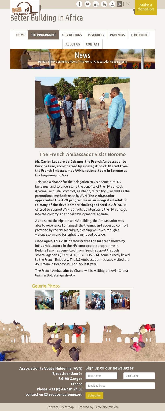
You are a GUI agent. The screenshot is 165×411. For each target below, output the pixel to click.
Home (20, 34)
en (119, 4)
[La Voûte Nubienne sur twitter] (88, 4)
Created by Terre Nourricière (98, 407)
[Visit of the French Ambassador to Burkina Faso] (44, 300)
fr (127, 4)
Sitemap (68, 407)
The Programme (43, 34)
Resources (96, 34)
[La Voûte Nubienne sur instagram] (112, 4)
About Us (73, 44)
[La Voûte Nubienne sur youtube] (104, 4)
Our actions (72, 34)
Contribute (140, 34)
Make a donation (146, 7)
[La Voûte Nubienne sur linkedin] (96, 4)
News (73, 61)
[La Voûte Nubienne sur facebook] (79, 4)
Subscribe (94, 395)
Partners (117, 34)
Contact (92, 44)
